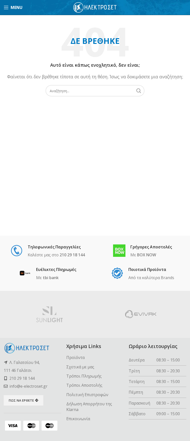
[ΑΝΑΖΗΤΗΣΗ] (138, 90)
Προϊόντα (75, 357)
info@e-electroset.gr (28, 386)
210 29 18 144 (22, 378)
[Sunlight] (49, 314)
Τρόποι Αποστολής (84, 385)
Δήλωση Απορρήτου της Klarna (89, 406)
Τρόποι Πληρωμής (84, 376)
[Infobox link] (47, 251)
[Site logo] (95, 7)
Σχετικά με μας (80, 367)
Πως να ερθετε (21, 400)
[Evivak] (140, 314)
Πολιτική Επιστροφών (87, 394)
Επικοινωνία (78, 418)
